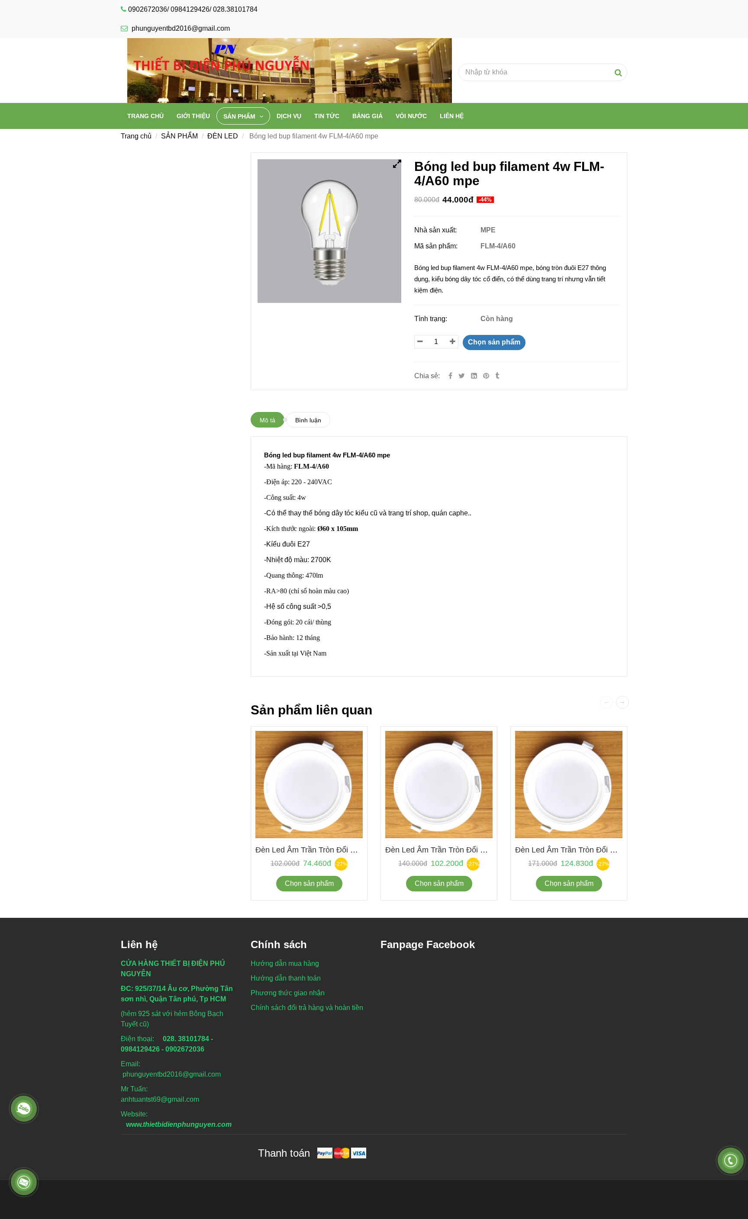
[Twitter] (461, 376)
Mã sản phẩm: (436, 246)
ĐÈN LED (222, 136)
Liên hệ (452, 116)
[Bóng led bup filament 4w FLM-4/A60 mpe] (487, 376)
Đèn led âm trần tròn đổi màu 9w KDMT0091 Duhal (478, 850)
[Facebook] (450, 376)
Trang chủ (145, 116)
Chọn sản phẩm (494, 342)
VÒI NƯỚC (411, 116)
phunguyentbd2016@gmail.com (181, 28)
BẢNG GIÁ (367, 116)
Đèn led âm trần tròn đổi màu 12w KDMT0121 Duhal (610, 850)
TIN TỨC (326, 116)
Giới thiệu (193, 116)
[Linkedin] (474, 376)
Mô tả (267, 420)
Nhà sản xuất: (436, 230)
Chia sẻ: (427, 376)
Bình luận (308, 420)
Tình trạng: (431, 318)
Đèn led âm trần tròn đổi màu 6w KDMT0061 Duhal (348, 850)
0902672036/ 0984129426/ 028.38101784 (193, 9)
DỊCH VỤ (289, 116)
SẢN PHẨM (240, 116)
